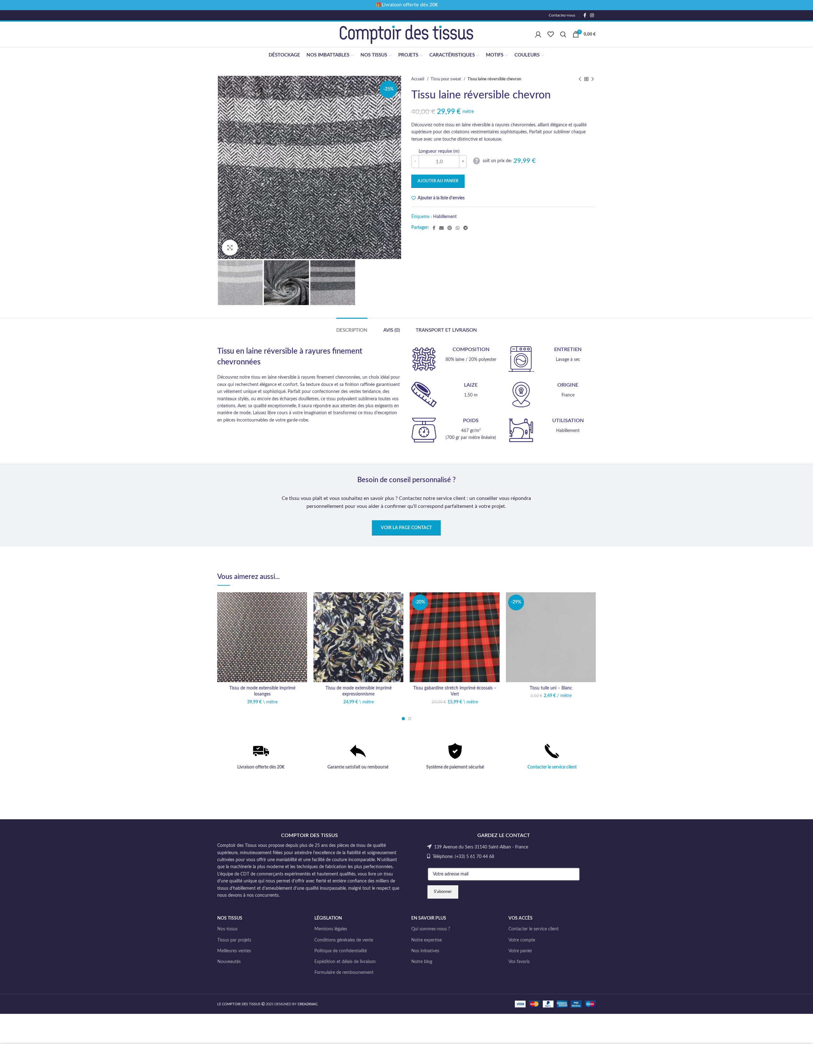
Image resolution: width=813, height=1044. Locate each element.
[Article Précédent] (580, 79)
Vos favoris (519, 962)
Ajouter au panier (438, 181)
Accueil (418, 79)
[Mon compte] (538, 34)
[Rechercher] (563, 34)
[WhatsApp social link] (457, 228)
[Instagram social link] (592, 15)
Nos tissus (227, 929)
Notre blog (421, 962)
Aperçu (302, 631)
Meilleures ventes (234, 951)
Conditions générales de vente (343, 940)
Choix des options (302, 617)
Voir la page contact (406, 528)
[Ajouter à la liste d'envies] (302, 602)
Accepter (789, 1033)
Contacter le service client (552, 767)
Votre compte (521, 940)
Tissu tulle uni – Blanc (551, 688)
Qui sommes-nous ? (430, 929)
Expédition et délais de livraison (345, 962)
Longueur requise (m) (439, 151)
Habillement (445, 217)
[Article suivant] (592, 79)
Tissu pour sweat (446, 79)
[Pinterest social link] (450, 228)
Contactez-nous (562, 15)
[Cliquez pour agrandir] (230, 248)
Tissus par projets (234, 940)
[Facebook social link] (584, 15)
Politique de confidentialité (340, 951)
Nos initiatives (425, 951)
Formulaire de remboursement (343, 972)
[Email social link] (441, 228)
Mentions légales (330, 929)
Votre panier (520, 951)
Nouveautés (229, 962)
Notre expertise (426, 940)
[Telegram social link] (465, 228)
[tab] (352, 327)
